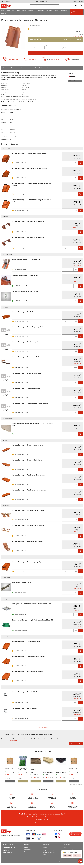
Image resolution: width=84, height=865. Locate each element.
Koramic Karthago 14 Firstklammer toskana (27, 357)
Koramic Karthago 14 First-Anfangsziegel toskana (29, 327)
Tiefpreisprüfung (32, 59)
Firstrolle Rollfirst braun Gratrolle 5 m (25, 275)
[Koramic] (80, 20)
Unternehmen (27, 847)
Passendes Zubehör (26, 68)
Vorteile (44, 854)
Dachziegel (22, 17)
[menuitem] (2, 10)
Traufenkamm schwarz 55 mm (22, 582)
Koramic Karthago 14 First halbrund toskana (27, 312)
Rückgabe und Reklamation (49, 852)
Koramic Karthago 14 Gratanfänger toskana (26, 373)
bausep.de (40, 861)
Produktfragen (40, 68)
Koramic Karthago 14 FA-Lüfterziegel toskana (27, 671)
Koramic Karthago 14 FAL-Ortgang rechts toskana (29, 490)
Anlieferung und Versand (48, 850)
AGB (65, 847)
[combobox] (44, 5)
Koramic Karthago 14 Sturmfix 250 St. (25, 692)
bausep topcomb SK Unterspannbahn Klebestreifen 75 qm (31, 604)
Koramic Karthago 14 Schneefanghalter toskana (28, 510)
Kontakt (45, 847)
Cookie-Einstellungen (68, 861)
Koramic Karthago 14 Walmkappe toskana (26, 388)
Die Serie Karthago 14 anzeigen (75, 80)
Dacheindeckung (15, 17)
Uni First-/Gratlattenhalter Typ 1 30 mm (25, 291)
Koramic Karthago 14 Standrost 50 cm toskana (28, 221)
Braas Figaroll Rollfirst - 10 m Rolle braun (26, 259)
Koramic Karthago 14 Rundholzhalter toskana (27, 541)
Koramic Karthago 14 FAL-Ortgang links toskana (28, 475)
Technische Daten (14, 68)
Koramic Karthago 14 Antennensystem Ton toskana (29, 168)
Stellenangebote (27, 849)
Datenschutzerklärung (68, 849)
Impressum (26, 851)
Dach (8, 17)
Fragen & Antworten (78, 1)
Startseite (3, 17)
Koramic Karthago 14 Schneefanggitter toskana (28, 525)
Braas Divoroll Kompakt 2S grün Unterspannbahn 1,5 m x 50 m (32, 621)
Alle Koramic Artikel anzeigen (74, 79)
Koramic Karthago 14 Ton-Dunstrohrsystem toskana (29, 153)
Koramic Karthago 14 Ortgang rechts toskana (27, 445)
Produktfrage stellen (13, 59)
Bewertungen (50, 68)
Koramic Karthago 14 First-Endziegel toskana (27, 342)
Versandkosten (55, 59)
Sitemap (26, 854)
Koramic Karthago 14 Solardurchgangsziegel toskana (30, 562)
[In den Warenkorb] (80, 163)
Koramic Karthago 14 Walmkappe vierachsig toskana (30, 403)
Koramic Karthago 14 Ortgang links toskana (27, 460)
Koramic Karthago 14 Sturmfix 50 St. (24, 708)
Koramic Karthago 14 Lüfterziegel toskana (26, 641)
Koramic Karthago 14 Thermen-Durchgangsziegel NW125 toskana (31, 201)
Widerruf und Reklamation (76, 833)
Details (5, 68)
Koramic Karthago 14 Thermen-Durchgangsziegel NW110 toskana (31, 184)
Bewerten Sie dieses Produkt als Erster (43, 33)
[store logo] (8, 6)
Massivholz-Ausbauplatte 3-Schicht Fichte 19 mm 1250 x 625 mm (32, 424)
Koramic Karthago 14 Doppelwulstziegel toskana (28, 656)
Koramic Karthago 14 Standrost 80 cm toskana (28, 237)
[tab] (42, 739)
